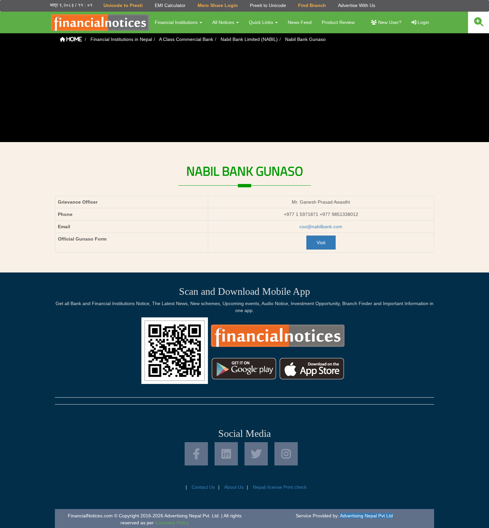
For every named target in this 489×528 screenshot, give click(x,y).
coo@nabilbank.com (320, 226)
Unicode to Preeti (123, 5)
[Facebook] (196, 453)
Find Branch (312, 5)
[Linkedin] (226, 453)
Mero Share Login (218, 5)
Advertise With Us (356, 5)
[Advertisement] (244, 95)
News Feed (300, 22)
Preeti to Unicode (268, 5)
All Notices (224, 22)
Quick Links (261, 22)
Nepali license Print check (280, 487)
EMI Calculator (170, 5)
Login (422, 22)
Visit (321, 242)
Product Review (338, 22)
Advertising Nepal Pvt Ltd (366, 515)
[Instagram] (286, 453)
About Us (234, 487)
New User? (389, 22)
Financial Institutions (177, 22)
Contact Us (203, 487)
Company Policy (172, 522)
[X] (256, 453)
